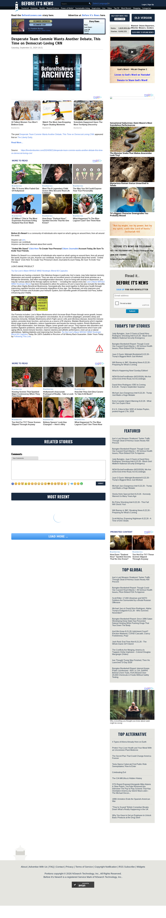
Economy (34, 8)
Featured (25, 8)
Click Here (34, 249)
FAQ (51, 866)
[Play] (132, 52)
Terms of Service (84, 866)
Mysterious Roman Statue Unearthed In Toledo (129, 184)
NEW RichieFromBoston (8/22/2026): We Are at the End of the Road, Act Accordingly (131, 378)
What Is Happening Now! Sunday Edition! (130, 371)
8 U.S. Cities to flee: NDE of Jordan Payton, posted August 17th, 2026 (130, 410)
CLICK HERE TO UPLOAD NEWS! (143, 32)
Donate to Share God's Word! (132, 80)
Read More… (17, 142)
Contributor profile (34, 30)
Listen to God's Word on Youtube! (132, 74)
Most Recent (126, 8)
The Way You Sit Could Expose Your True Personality (87, 190)
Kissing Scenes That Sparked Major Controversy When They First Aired (26, 394)
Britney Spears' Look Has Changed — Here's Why (55, 423)
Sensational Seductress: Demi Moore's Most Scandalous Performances (131, 124)
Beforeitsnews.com (32, 15)
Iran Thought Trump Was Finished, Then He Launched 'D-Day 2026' (131, 661)
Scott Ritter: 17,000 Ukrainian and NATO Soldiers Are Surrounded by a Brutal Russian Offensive (131, 600)
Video (109, 8)
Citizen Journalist (70, 249)
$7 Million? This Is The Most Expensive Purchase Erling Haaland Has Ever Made (24, 220)
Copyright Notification (106, 866)
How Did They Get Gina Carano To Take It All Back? (89, 393)
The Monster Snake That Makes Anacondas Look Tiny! (131, 154)
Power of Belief (67, 8)
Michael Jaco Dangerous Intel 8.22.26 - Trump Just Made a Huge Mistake (132, 394)
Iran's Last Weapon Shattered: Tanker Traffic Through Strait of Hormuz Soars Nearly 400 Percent (131, 440)
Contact (60, 866)
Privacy (70, 866)
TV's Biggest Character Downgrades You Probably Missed (129, 214)
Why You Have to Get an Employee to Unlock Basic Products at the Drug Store (131, 816)
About (24, 866)
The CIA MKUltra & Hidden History (127, 778)
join (23, 240)
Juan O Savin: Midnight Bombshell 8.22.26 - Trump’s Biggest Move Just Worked (131, 355)
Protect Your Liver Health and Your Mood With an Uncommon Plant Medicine (132, 749)
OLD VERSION (143, 17)
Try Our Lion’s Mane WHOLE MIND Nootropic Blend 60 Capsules (39, 271)
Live (103, 8)
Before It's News (37, 3)
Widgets (141, 866)
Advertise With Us (38, 866)
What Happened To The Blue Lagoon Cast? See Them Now (86, 219)
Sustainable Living (82, 8)
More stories (46, 30)
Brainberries (17, 186)
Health (42, 8)
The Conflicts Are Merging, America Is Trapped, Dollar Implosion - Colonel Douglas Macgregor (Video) (131, 652)
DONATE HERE (119, 19)
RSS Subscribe (127, 866)
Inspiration (96, 8)
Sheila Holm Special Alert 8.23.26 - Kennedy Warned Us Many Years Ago (131, 495)
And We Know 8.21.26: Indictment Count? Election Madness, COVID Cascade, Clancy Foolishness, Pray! (131, 633)
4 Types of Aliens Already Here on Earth (129, 742)
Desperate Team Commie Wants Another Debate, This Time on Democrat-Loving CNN (56, 134)
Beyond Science (53, 8)
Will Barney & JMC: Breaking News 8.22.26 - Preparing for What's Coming (131, 363)
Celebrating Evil (119, 772)
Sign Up (151, 4)
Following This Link (22, 336)
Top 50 (116, 8)
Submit (132, 311)
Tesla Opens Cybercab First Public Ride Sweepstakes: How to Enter (129, 765)
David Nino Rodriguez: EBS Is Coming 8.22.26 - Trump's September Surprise (129, 386)
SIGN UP (120, 289)
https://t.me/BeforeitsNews (123, 259)
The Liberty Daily (24, 137)
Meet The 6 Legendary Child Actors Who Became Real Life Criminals (56, 191)
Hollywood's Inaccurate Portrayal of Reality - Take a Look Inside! (58, 394)
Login (144, 4)
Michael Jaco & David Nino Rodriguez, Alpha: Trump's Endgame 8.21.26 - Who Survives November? (132, 610)
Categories (146, 8)
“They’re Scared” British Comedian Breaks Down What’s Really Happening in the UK (130, 808)
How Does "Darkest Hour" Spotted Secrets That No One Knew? (55, 220)
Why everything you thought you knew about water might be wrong (130, 722)
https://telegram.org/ (143, 250)
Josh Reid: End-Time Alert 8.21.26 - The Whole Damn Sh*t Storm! (129, 643)
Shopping (136, 8)
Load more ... (58, 536)
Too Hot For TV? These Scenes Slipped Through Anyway (26, 423)
